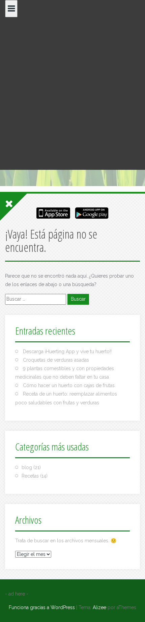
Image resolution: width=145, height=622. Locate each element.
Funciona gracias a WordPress (42, 607)
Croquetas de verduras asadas (56, 360)
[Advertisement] (72, 93)
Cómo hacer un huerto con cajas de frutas (69, 385)
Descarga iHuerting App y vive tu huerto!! (67, 351)
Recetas (30, 476)
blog (27, 467)
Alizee (99, 607)
